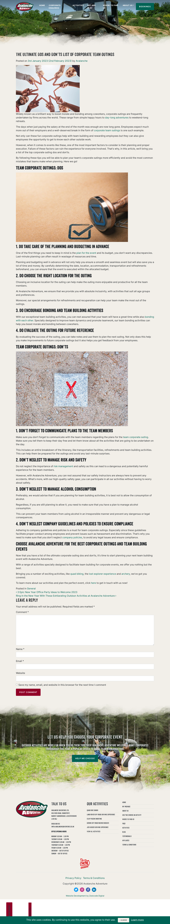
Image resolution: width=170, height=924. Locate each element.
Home (42, 5)
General (31, 588)
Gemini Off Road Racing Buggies (98, 823)
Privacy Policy (73, 878)
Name (20, 649)
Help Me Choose (85, 758)
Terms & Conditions (129, 844)
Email (20, 661)
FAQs (123, 823)
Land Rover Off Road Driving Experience (101, 814)
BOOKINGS (145, 6)
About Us (128, 5)
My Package (126, 806)
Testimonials (126, 836)
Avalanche (81, 60)
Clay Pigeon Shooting (94, 819)
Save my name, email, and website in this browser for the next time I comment (62, 684)
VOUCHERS (9, 911)
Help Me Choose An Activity (131, 815)
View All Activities (93, 831)
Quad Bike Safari (92, 810)
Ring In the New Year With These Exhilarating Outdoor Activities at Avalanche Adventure (65, 595)
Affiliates (125, 840)
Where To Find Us (110, 6)
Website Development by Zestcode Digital (85, 896)
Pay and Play (91, 6)
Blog (124, 832)
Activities (78, 5)
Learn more (137, 919)
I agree (123, 920)
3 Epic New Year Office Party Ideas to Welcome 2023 (47, 592)
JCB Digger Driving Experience (97, 827)
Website (20, 673)
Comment (22, 612)
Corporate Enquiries (55, 6)
